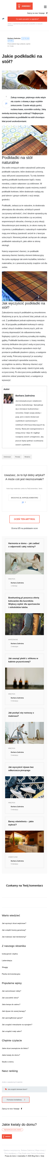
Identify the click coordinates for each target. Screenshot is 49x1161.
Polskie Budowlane (37, 1153)
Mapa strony (39, 1150)
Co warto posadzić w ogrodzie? (27, 19)
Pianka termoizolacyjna (11, 974)
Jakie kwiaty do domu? (11, 1055)
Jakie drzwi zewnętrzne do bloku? (15, 1048)
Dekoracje (7, 457)
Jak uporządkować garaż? (12, 1018)
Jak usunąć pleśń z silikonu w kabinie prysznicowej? (23, 660)
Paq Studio (22, 1153)
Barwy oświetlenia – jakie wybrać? (21, 823)
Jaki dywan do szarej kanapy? (14, 1011)
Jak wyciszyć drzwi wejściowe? (14, 923)
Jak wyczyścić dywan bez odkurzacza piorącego (21, 769)
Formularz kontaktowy (14, 1100)
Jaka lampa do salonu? (11, 1004)
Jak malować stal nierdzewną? (14, 937)
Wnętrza (27, 457)
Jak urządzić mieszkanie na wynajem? (17, 1025)
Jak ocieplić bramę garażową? (14, 930)
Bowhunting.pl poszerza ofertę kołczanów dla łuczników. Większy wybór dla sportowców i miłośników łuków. (24, 602)
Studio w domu (8, 1062)
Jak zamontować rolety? (11, 991)
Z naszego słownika (14, 945)
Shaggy (5, 967)
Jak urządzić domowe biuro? (17, 1089)
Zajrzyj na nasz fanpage (36, 13)
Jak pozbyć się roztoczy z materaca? (21, 714)
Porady (17, 457)
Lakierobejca (7, 960)
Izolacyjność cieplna (10, 954)
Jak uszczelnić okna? (10, 998)
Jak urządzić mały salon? (12, 1031)
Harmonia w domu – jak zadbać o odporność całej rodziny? (23, 545)
